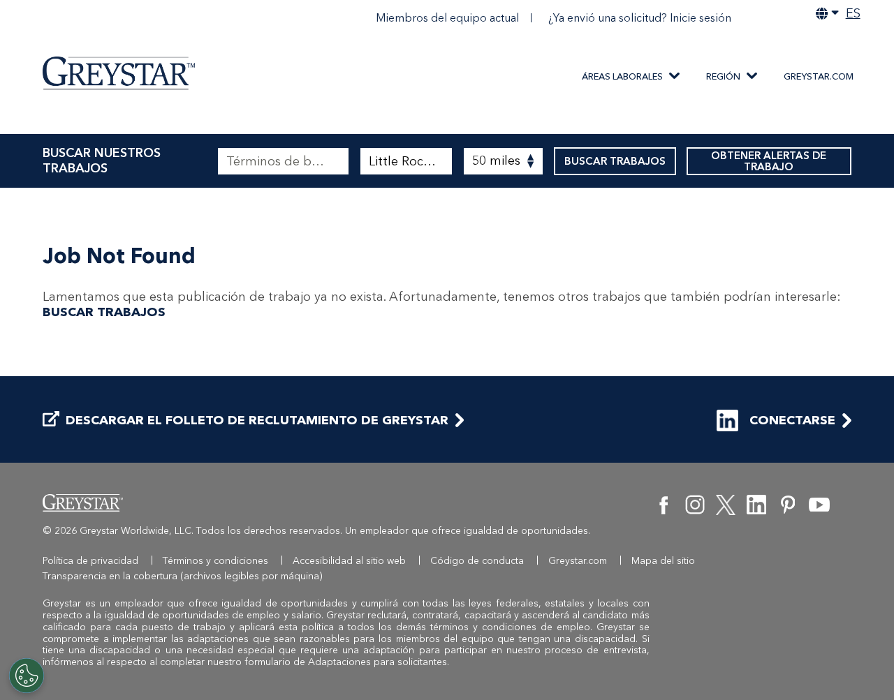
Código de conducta (477, 561)
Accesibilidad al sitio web (349, 561)
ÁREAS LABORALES (622, 76)
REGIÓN (723, 76)
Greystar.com (818, 76)
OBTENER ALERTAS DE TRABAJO (768, 161)
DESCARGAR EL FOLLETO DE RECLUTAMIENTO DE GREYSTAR (257, 420)
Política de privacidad (90, 561)
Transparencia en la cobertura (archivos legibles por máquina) (183, 576)
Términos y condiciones (215, 561)
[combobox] (406, 161)
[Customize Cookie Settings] (26, 675)
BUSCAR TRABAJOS (615, 161)
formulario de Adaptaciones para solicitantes (345, 662)
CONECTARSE (792, 420)
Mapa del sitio (663, 561)
